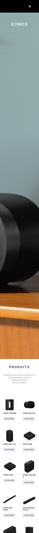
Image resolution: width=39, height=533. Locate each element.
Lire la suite (9, 419)
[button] (30, 6)
